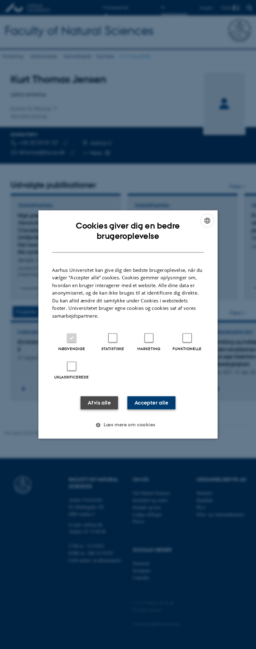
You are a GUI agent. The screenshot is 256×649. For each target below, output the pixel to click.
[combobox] (207, 220)
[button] (128, 425)
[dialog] (128, 324)
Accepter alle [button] (151, 403)
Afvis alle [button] (99, 403)
